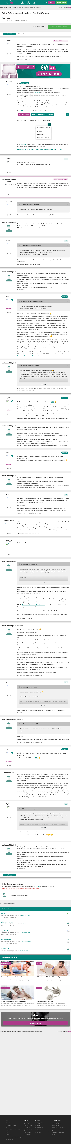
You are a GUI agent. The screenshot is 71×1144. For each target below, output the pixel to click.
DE (44, 2)
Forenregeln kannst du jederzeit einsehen (33, 605)
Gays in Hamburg (28, 1123)
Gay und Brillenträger (6, 939)
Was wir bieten (17, 1129)
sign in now (37, 886)
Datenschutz (8, 1136)
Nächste (9, 34)
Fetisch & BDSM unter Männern (42, 1123)
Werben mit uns (55, 1125)
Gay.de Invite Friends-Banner (58, 1127)
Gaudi (53, 1134)
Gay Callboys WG (5, 948)
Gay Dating (37, 1120)
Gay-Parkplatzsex (39, 1129)
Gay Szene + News (23, 20)
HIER (52, 402)
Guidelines (8, 1130)
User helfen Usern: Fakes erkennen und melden (30, 355)
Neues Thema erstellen (39, 26)
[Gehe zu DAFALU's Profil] (9, 547)
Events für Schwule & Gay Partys (42, 1130)
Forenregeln (59, 7)
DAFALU (9, 541)
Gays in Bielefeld (28, 1125)
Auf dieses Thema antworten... (19, 895)
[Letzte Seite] (14, 34)
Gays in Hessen (27, 1134)
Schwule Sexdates (39, 1122)
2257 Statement (9, 1139)
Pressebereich (55, 1122)
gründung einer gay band (7, 922)
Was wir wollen (9, 1129)
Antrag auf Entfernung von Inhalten (14, 1137)
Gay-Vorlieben (38, 1132)
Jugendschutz (15, 1136)
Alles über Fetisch (35, 1023)
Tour (7, 1127)
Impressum (8, 1134)
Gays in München (28, 1129)
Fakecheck (37, 92)
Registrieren (61, 2)
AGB (7, 1132)
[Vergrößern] (43, 114)
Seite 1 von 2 (21, 33)
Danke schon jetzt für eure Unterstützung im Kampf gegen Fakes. (39, 149)
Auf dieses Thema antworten (59, 26)
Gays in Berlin (27, 1122)
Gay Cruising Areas (39, 1127)
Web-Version (24, 110)
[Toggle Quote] (19, 204)
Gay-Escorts (37, 1125)
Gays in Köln (27, 1127)
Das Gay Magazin (9, 1123)
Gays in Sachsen (28, 1130)
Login (51, 2)
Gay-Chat (8, 1122)
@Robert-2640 (24, 83)
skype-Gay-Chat (5, 931)
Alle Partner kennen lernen (58, 1132)
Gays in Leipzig (27, 1132)
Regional (26, 1120)
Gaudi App (23, 144)
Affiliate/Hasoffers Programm (58, 1123)
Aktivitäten (67, 7)
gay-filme (3, 913)
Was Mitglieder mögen (11, 1125)
